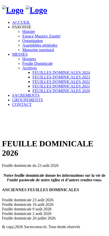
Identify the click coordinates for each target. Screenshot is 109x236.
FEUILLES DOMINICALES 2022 (61, 82)
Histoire (28, 31)
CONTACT (22, 104)
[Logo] (13, 9)
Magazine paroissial (38, 50)
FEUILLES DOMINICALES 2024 (61, 72)
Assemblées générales (39, 45)
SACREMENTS (26, 95)
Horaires (29, 59)
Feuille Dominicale (37, 63)
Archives (29, 68)
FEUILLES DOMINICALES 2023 (61, 77)
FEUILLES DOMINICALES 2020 (61, 91)
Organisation (32, 40)
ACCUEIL (21, 22)
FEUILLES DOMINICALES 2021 (61, 86)
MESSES (20, 54)
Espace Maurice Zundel (41, 36)
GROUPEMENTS (27, 100)
